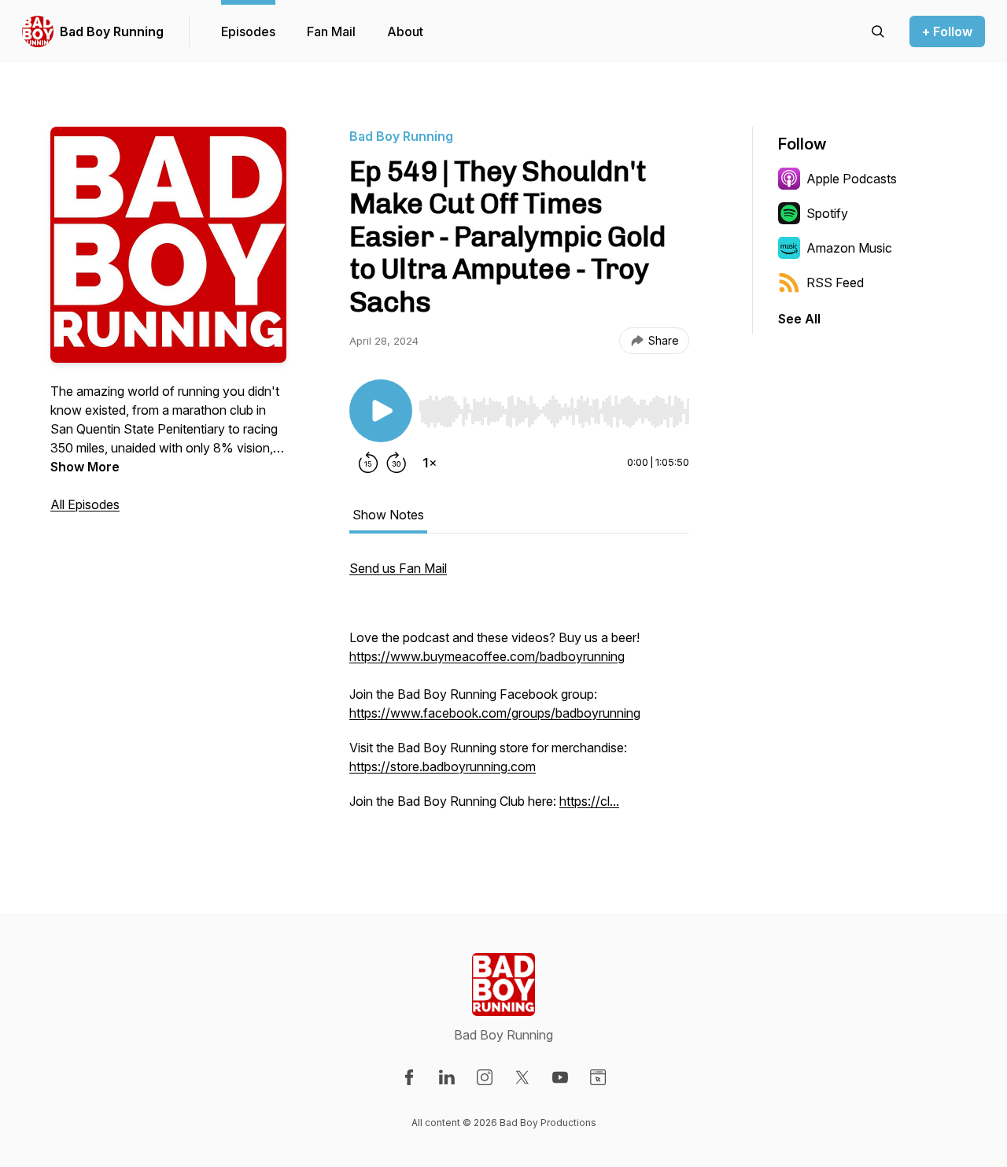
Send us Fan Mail (398, 568)
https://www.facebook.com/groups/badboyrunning (494, 713)
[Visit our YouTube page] (560, 1077)
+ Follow (947, 31)
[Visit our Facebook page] (409, 1077)
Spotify (827, 213)
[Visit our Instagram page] (484, 1077)
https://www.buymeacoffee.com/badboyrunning (487, 656)
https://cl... (589, 801)
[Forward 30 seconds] (396, 463)
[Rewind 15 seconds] (368, 463)
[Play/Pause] (380, 410)
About (405, 31)
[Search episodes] (878, 31)
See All (799, 319)
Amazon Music (849, 248)
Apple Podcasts (851, 178)
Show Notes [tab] (388, 515)
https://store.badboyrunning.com (442, 766)
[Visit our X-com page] (522, 1077)
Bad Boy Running (112, 31)
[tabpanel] (519, 692)
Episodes (248, 31)
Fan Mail (331, 31)
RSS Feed (835, 282)
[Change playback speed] (429, 463)
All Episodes (85, 504)
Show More (85, 467)
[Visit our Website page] (598, 1077)
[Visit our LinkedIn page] (447, 1077)
